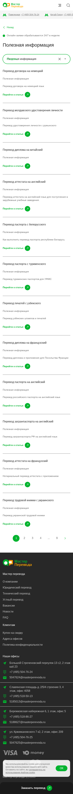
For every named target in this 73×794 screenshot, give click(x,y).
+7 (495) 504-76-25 (21, 737)
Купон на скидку (13, 632)
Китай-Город (56, 14)
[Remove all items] (60, 59)
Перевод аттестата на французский (25, 461)
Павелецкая (14, 14)
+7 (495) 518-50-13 (21, 696)
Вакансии (9, 605)
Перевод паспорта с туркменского (24, 264)
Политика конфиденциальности (23, 644)
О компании (10, 581)
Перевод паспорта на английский (24, 382)
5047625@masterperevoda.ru (27, 742)
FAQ (5, 617)
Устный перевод (13, 599)
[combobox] (36, 59)
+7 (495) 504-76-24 (30, 14)
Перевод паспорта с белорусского (24, 224)
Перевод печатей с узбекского (22, 303)
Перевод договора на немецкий (23, 71)
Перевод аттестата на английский (24, 181)
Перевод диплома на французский (25, 342)
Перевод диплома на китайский (23, 149)
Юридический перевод (17, 587)
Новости (8, 611)
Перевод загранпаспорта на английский (28, 421)
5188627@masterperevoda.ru (27, 722)
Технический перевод (16, 593)
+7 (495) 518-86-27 (21, 716)
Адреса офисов (12, 638)
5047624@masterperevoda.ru (27, 677)
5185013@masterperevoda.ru (27, 701)
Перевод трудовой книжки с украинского (28, 500)
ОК (61, 768)
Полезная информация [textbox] (21, 59)
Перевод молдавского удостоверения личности (33, 110)
